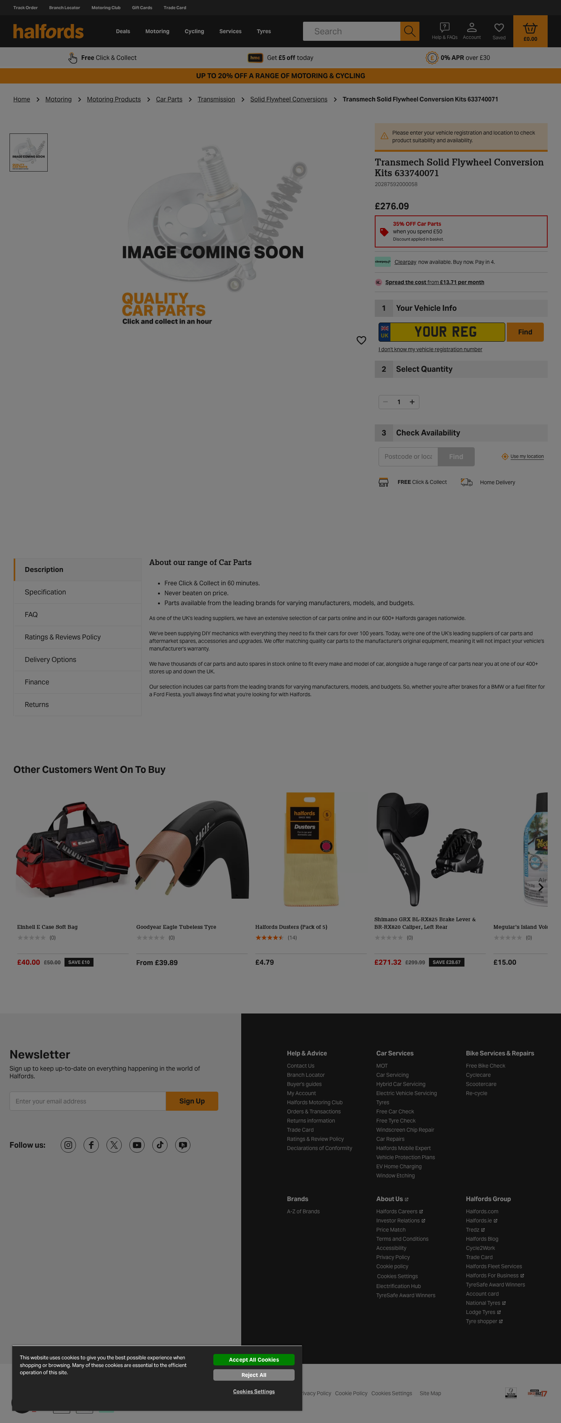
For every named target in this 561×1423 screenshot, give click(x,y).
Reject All (254, 1375)
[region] (157, 1378)
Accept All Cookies (254, 1359)
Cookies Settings (254, 1391)
